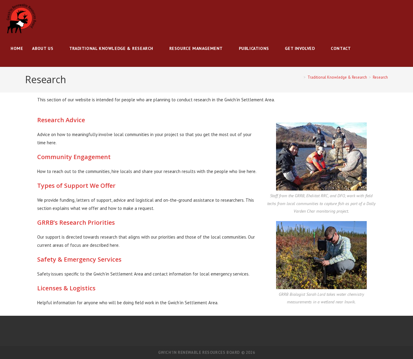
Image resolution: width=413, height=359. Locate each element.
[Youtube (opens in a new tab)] (405, 18)
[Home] (300, 77)
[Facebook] (199, 331)
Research (380, 77)
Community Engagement (74, 157)
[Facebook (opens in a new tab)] (396, 18)
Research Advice (61, 120)
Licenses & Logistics (66, 288)
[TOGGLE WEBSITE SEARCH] (361, 48)
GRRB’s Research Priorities (76, 222)
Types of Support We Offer (76, 185)
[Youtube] (213, 331)
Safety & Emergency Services (79, 259)
